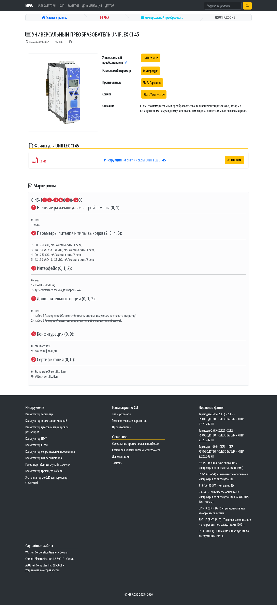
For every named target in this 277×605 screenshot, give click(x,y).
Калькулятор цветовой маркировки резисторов (47, 429)
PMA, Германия (152, 82)
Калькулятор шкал (36, 445)
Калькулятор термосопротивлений (46, 420)
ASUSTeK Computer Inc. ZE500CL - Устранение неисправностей (44, 567)
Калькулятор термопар (39, 414)
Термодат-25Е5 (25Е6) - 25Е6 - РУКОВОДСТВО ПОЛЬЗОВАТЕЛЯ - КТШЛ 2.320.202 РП (221, 419)
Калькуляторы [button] (47, 5)
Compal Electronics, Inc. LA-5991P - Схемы (49, 559)
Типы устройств (121, 414)
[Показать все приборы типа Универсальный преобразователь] (125, 62)
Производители (121, 427)
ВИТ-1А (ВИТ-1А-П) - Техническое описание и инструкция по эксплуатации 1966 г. (225, 522)
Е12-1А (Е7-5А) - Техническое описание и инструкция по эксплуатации (223, 476)
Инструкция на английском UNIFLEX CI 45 (135, 160)
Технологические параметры (129, 420)
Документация (92, 5)
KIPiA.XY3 (133, 594)
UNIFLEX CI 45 (151, 58)
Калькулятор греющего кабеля (43, 471)
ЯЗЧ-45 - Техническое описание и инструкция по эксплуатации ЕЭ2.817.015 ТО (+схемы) (224, 497)
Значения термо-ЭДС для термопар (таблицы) (46, 480)
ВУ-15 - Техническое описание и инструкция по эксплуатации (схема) (221, 465)
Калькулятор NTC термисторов (43, 458)
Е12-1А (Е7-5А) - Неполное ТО (216, 485)
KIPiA (29, 5)
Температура (150, 71)
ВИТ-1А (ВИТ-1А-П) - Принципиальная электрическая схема (222, 510)
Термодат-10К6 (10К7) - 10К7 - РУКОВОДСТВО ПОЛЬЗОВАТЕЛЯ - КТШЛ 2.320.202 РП (221, 451)
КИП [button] (61, 5)
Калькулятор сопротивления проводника (50, 451)
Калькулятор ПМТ (36, 438)
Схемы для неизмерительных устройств (136, 450)
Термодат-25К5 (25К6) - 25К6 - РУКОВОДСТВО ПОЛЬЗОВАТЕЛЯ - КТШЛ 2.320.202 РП (221, 435)
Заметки (73, 5)
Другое (109, 5)
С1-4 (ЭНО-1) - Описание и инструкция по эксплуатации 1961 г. (224, 533)
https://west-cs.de (154, 94)
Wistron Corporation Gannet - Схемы (46, 552)
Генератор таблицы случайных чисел (47, 464)
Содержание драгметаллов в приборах (135, 443)
